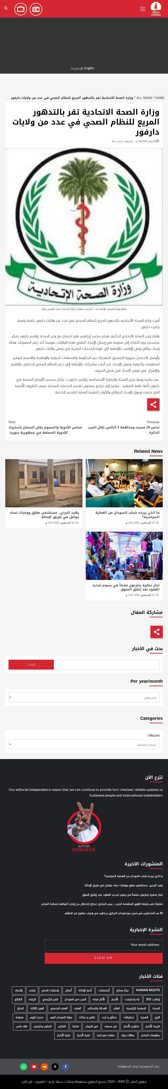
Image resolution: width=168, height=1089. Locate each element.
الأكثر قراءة (99, 999)
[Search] (6, 8)
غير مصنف (111, 1026)
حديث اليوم (37, 1017)
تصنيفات (153, 735)
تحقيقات (128, 1017)
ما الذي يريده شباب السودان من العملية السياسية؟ (127, 515)
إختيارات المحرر (50, 990)
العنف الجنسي (59, 1008)
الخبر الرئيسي (50, 999)
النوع (157, 1017)
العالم (116, 1008)
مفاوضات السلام (150, 1035)
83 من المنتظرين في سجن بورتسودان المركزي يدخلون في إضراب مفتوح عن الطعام (114, 913)
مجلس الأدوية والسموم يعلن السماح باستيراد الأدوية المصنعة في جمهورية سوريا (45, 427)
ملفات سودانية (106, 1035)
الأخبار (114, 999)
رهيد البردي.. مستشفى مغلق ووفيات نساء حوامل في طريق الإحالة (44, 515)
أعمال (68, 990)
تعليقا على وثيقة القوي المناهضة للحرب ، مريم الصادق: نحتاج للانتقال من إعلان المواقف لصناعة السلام (102, 904)
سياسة (19, 1017)
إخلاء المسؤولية (127, 1066)
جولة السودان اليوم (61, 1017)
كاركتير (62, 1026)
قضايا (75, 1026)
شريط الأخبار (152, 1026)
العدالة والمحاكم (97, 1008)
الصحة (156, 1008)
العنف (77, 1008)
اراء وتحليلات (132, 999)
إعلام (32, 990)
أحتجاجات (104, 990)
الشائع (18, 999)
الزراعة (32, 999)
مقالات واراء (128, 1035)
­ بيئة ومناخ (123, 990)
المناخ (20, 1008)
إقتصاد (19, 990)
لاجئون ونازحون (43, 1026)
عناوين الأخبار (131, 1026)
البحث (31, 665)
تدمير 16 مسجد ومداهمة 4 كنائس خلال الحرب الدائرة (123, 427)
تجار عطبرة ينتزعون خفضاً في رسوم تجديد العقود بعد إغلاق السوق (125, 587)
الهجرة (144, 1017)
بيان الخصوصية (149, 1066)
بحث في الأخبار (147, 649)
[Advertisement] (84, 30)
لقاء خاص (21, 1026)
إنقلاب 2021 (153, 999)
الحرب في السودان (75, 999)
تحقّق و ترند (109, 1017)
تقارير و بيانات (87, 1017)
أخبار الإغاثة (85, 990)
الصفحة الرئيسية (136, 1008)
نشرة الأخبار (83, 1035)
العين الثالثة (37, 1008)
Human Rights (148, 990)
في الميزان (91, 1026)
